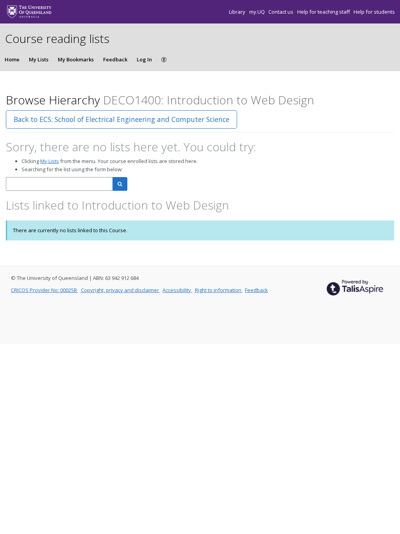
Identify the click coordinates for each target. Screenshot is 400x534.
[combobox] (59, 184)
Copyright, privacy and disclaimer (120, 290)
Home (12, 59)
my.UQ (257, 11)
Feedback (115, 59)
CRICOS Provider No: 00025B (44, 290)
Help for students (374, 11)
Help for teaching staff (324, 11)
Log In (144, 59)
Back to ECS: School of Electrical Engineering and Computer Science (121, 119)
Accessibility (177, 290)
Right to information (219, 290)
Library (237, 11)
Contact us (281, 11)
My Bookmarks (76, 59)
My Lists (38, 59)
